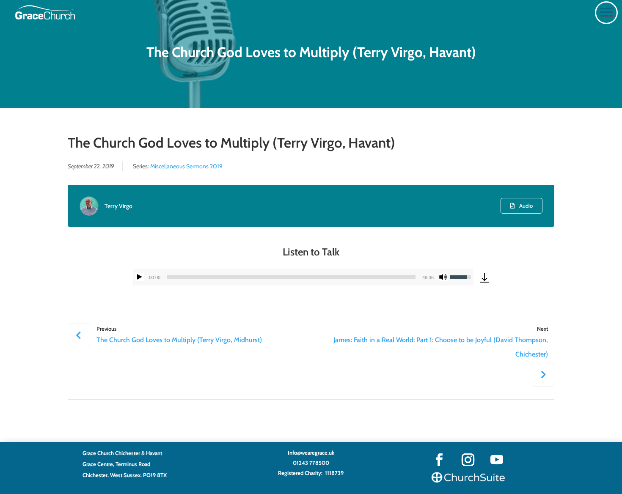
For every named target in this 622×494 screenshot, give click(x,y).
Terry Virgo (118, 206)
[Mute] (443, 277)
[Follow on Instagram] (468, 459)
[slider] (291, 277)
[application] (303, 277)
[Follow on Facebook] (439, 459)
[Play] (139, 277)
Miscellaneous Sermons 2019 (186, 166)
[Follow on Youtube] (496, 459)
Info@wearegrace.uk (311, 452)
